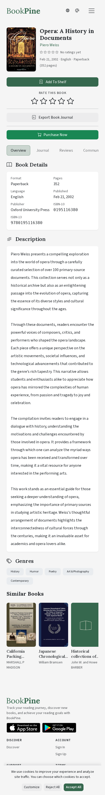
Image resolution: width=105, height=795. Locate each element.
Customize (32, 787)
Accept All (73, 787)
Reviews (66, 150)
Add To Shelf (55, 82)
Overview (18, 150)
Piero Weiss (49, 45)
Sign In (60, 747)
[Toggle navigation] (91, 10)
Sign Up (60, 754)
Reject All (53, 787)
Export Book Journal (55, 117)
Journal (42, 150)
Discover (13, 747)
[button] (67, 10)
